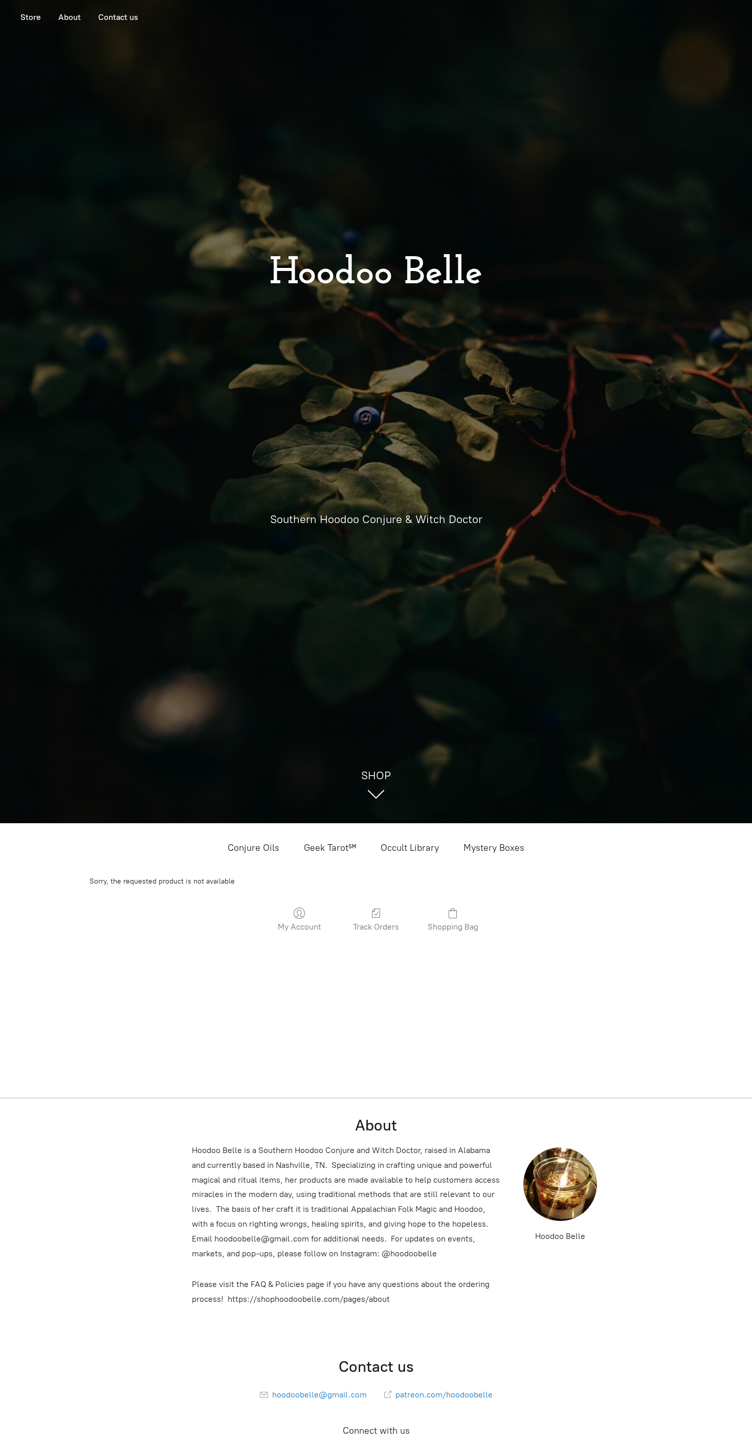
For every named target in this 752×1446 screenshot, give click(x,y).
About (69, 17)
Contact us (118, 17)
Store (30, 17)
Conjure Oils (253, 847)
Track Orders (376, 927)
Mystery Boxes (493, 847)
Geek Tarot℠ (330, 847)
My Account (299, 927)
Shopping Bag (453, 927)
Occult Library (410, 847)
